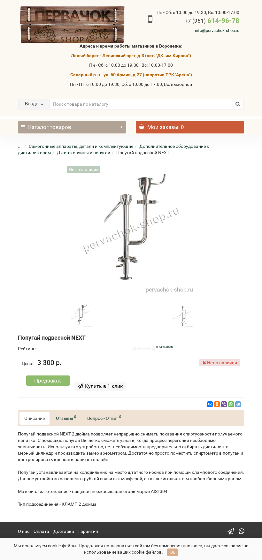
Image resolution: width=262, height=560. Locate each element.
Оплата (41, 531)
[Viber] (224, 404)
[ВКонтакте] (210, 404)
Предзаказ (48, 380)
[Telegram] (238, 404)
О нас (23, 531)
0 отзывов (164, 347)
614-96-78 (212, 21)
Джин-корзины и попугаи (83, 152)
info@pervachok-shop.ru (217, 30)
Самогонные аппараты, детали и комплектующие (81, 146)
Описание (34, 418)
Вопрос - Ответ (104, 417)
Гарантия (88, 531)
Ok (172, 552)
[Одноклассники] (217, 404)
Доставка (63, 531)
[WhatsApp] (231, 404)
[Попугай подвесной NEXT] (80, 314)
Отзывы (66, 417)
